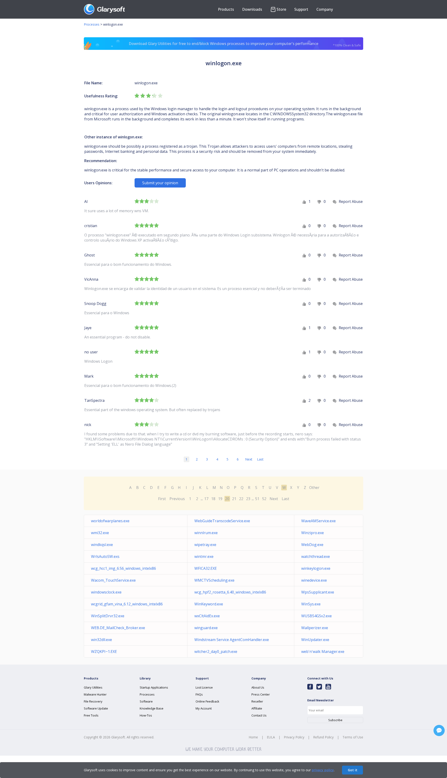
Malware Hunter (95, 694)
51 (257, 498)
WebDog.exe (312, 544)
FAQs (199, 694)
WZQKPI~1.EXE (104, 651)
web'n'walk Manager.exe (322, 651)
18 (213, 498)
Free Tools (91, 715)
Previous (177, 498)
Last (260, 459)
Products (226, 9)
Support (301, 9)
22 (241, 498)
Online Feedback (207, 701)
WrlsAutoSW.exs (105, 556)
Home (253, 737)
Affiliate (256, 708)
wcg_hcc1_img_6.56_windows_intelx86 (123, 568)
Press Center (260, 694)
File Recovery (93, 701)
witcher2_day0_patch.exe (215, 651)
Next (248, 459)
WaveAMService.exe (318, 520)
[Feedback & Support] (439, 730)
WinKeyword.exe (208, 604)
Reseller (257, 701)
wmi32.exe (100, 532)
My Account (204, 708)
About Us (257, 687)
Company (324, 9)
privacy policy (323, 770)
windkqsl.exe (102, 544)
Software (146, 701)
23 (248, 498)
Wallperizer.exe (314, 627)
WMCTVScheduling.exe (214, 580)
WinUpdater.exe (315, 639)
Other (314, 487)
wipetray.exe (205, 544)
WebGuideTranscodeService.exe (222, 520)
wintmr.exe (203, 556)
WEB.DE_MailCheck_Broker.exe (118, 627)
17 (206, 498)
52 (264, 498)
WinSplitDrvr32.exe (107, 615)
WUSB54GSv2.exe (316, 615)
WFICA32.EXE (205, 568)
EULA (271, 737)
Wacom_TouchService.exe (113, 580)
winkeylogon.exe (315, 568)
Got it (352, 770)
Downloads (252, 9)
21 (234, 498)
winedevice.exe (314, 580)
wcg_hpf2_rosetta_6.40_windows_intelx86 (230, 592)
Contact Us (259, 715)
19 (220, 498)
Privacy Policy (294, 737)
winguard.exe (206, 627)
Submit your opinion (160, 182)
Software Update (96, 708)
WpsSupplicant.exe (317, 592)
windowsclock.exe (106, 592)
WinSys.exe (311, 604)
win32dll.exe (101, 639)
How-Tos (146, 715)
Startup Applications (154, 687)
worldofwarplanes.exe (110, 520)
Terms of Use (352, 737)
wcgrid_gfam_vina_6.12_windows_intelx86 (127, 604)
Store (281, 9)
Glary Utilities (93, 687)
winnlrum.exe (206, 532)
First (162, 498)
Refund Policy (323, 737)
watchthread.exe (315, 556)
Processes (91, 24)
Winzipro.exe (312, 532)
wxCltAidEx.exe (207, 615)
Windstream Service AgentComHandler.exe (231, 639)
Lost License (204, 687)
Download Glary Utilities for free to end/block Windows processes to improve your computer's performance (245, 44)
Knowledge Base (151, 708)
